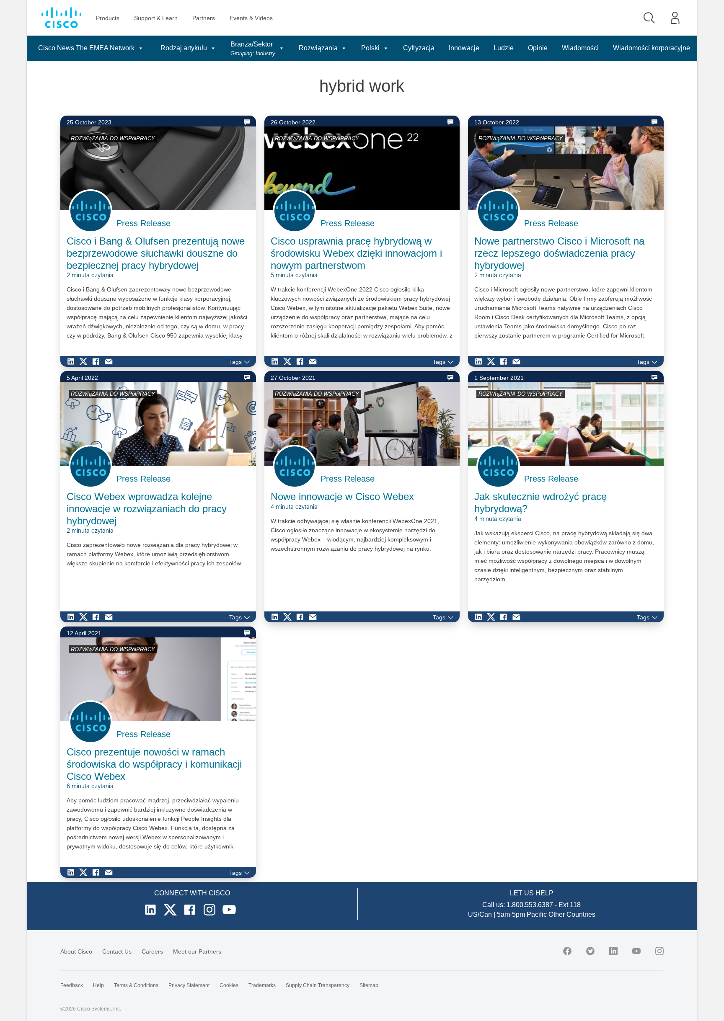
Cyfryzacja (418, 48)
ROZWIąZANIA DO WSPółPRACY (113, 138)
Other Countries (571, 914)
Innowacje (464, 48)
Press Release (143, 223)
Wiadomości (580, 48)
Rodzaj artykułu (183, 48)
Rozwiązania (318, 48)
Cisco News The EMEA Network (86, 48)
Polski (370, 48)
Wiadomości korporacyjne (651, 48)
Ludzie (504, 48)
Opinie (538, 48)
